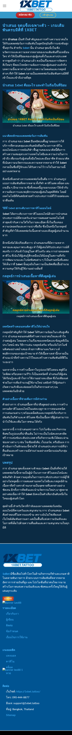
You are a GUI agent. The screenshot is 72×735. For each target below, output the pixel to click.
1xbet (26, 48)
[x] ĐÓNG (8, 598)
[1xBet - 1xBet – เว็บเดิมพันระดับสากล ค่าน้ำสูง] (36, 6)
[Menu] (5, 6)
